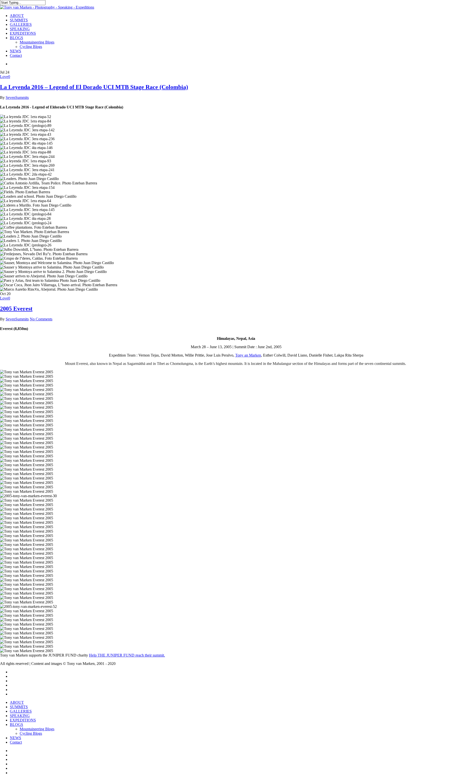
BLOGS (16, 724)
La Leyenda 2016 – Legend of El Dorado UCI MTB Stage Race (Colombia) (94, 87)
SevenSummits (17, 97)
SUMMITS (19, 707)
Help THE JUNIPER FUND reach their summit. (127, 655)
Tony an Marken (248, 355)
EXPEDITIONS (23, 720)
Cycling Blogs (31, 733)
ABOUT (17, 702)
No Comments (41, 319)
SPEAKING (20, 716)
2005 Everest (16, 308)
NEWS (15, 738)
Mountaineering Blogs (37, 729)
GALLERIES (21, 711)
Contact (16, 742)
